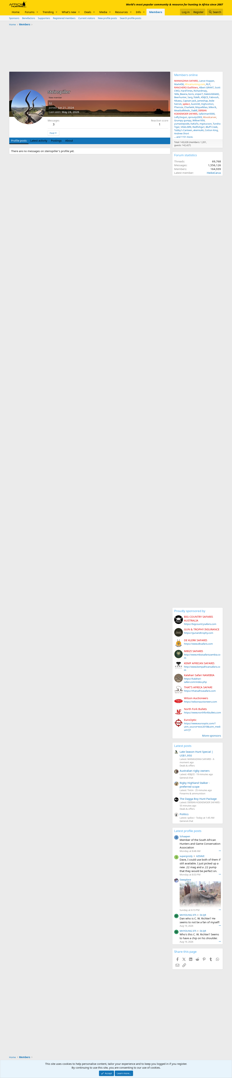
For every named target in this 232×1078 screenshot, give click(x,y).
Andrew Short (181, 133)
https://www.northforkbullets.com (202, 712)
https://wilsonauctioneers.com (200, 701)
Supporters (44, 18)
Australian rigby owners (195, 770)
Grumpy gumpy (182, 120)
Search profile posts (130, 18)
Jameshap (202, 100)
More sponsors (211, 735)
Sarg (190, 97)
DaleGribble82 (211, 94)
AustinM (195, 104)
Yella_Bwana (180, 94)
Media (103, 12)
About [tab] (69, 140)
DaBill (194, 110)
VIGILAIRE (186, 127)
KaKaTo (194, 123)
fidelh (197, 97)
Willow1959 (198, 120)
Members (155, 12)
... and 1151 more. (183, 136)
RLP (208, 84)
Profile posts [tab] (19, 140)
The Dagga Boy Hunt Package (198, 798)
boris (191, 94)
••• (220, 850)
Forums (29, 12)
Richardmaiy (200, 90)
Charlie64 (189, 107)
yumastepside (181, 123)
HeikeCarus (214, 173)
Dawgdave (185, 879)
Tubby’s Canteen (183, 130)
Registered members (64, 18)
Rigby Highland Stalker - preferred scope (195, 784)
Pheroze (178, 107)
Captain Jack (189, 100)
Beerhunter (180, 97)
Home (15, 12)
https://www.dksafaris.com (198, 643)
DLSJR (203, 915)
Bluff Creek (212, 127)
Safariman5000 (207, 113)
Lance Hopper (206, 80)
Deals (87, 12)
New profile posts (107, 18)
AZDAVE (200, 856)
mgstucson (206, 123)
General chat (186, 777)
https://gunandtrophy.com (198, 632)
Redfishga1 (198, 127)
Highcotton (207, 104)
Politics (184, 814)
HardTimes (186, 90)
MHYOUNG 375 (188, 915)
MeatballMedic (182, 110)
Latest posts (182, 746)
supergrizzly (186, 856)
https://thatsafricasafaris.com (200, 690)
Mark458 (179, 84)
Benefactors (28, 18)
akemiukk (198, 130)
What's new (69, 12)
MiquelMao (201, 107)
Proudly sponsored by (189, 611)
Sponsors (14, 18)
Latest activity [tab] (38, 140)
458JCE (204, 97)
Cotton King (211, 130)
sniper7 (199, 94)
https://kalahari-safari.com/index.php (195, 680)
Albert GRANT (206, 87)
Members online (186, 75)
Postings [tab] (56, 140)
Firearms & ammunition (192, 793)
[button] (37, 12)
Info (138, 12)
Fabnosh (214, 97)
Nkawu (178, 100)
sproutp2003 (195, 117)
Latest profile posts (187, 831)
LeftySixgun (180, 117)
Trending (48, 12)
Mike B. (212, 107)
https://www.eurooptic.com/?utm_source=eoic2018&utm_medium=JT (202, 727)
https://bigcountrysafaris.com (200, 624)
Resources (121, 12)
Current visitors (86, 18)
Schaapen (185, 836)
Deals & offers (187, 765)
